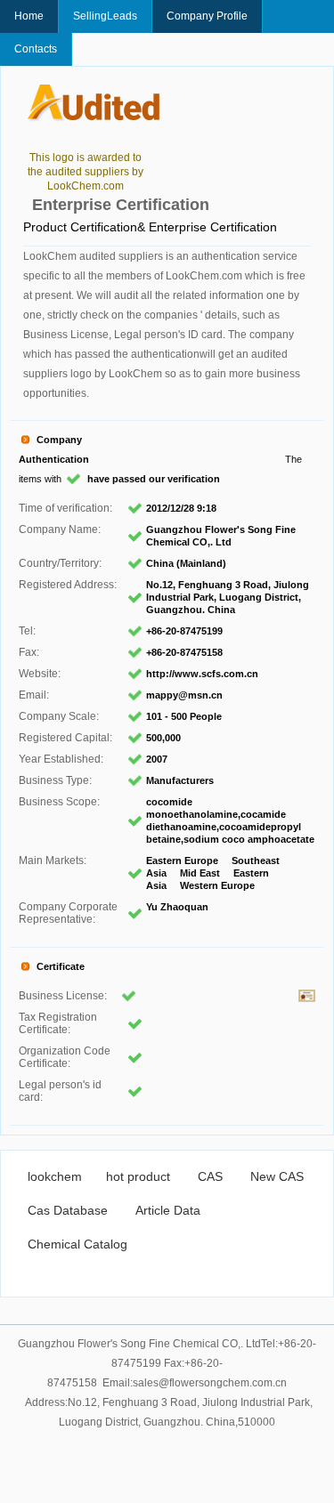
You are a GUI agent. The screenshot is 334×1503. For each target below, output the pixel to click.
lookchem (55, 1176)
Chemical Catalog (77, 1244)
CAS (210, 1176)
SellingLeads (105, 16)
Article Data (167, 1210)
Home (29, 16)
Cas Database (68, 1210)
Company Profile (207, 16)
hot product (138, 1176)
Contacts (35, 49)
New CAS (277, 1176)
